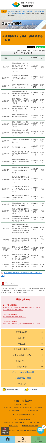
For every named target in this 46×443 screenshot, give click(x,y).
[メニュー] (38, 439)
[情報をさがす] (23, 439)
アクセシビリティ (34, 422)
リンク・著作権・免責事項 (22, 419)
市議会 (13, 13)
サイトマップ (13, 426)
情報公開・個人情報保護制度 (14, 422)
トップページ (12, 11)
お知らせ (22, 384)
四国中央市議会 (20, 13)
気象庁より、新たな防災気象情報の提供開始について (21, 324)
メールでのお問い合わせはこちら (23, 414)
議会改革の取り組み (22, 355)
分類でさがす (21, 11)
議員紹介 (22, 338)
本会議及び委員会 (22, 349)
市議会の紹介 (22, 332)
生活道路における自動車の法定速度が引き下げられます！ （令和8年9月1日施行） (21, 308)
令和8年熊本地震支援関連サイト (14, 317)
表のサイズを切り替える (23, 53)
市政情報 (29, 11)
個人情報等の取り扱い (30, 426)
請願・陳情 (22, 366)
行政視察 (22, 344)
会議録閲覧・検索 (23, 378)
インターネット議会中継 (23, 372)
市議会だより (22, 361)
